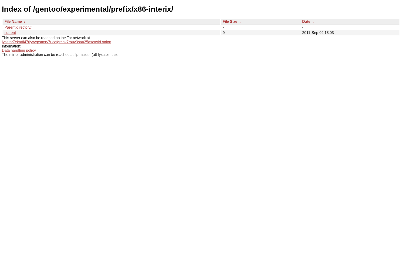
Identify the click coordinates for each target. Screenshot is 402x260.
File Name (13, 22)
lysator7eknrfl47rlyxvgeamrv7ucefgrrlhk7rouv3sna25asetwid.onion (56, 42)
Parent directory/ (17, 27)
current (10, 33)
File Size (230, 22)
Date (306, 22)
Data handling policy (19, 50)
